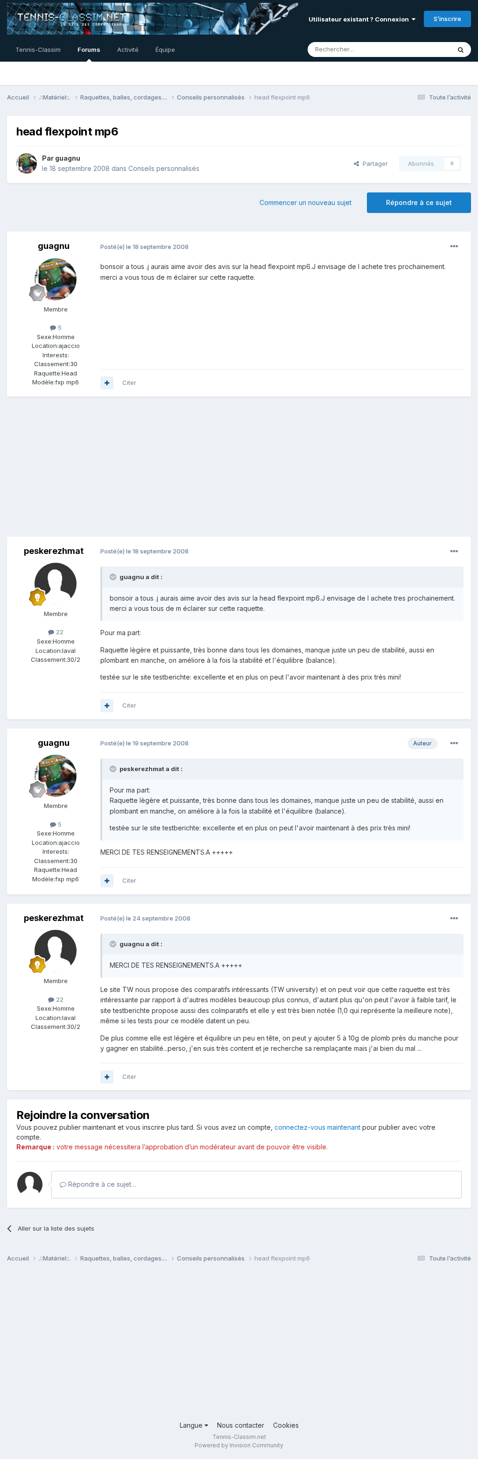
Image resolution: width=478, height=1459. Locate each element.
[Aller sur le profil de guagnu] (26, 163)
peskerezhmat (54, 551)
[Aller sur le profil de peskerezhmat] (56, 584)
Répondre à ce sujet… (101, 1184)
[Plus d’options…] (454, 246)
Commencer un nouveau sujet (305, 202)
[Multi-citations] (106, 383)
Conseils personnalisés (163, 168)
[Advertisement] (116, 471)
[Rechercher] (460, 49)
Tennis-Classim (38, 49)
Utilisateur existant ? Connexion (360, 19)
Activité (128, 49)
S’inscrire (447, 18)
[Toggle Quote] (114, 577)
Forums (88, 49)
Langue (192, 1425)
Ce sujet (426, 49)
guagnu (67, 158)
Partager (373, 163)
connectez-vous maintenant (317, 1127)
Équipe (165, 49)
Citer (129, 382)
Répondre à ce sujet (419, 202)
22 (58, 632)
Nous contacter (240, 1425)
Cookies (286, 1425)
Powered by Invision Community (239, 1445)
